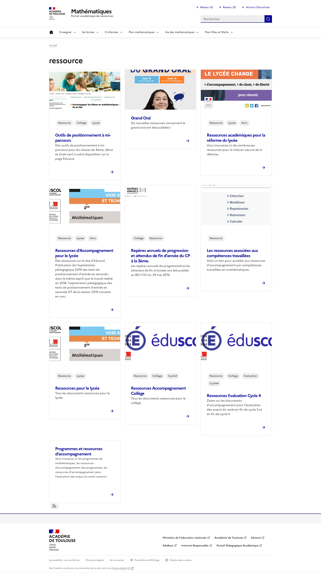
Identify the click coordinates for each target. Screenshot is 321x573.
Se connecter (117, 560)
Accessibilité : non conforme (64, 560)
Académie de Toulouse (229, 538)
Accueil (51, 32)
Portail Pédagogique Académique (237, 546)
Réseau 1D (206, 7)
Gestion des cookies (180, 560)
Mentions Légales (95, 560)
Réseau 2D (229, 7)
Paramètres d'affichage (147, 560)
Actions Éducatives (258, 7)
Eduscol (256, 538)
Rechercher (268, 19)
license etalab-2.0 (121, 568)
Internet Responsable (194, 546)
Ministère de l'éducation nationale (184, 538)
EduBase (168, 546)
